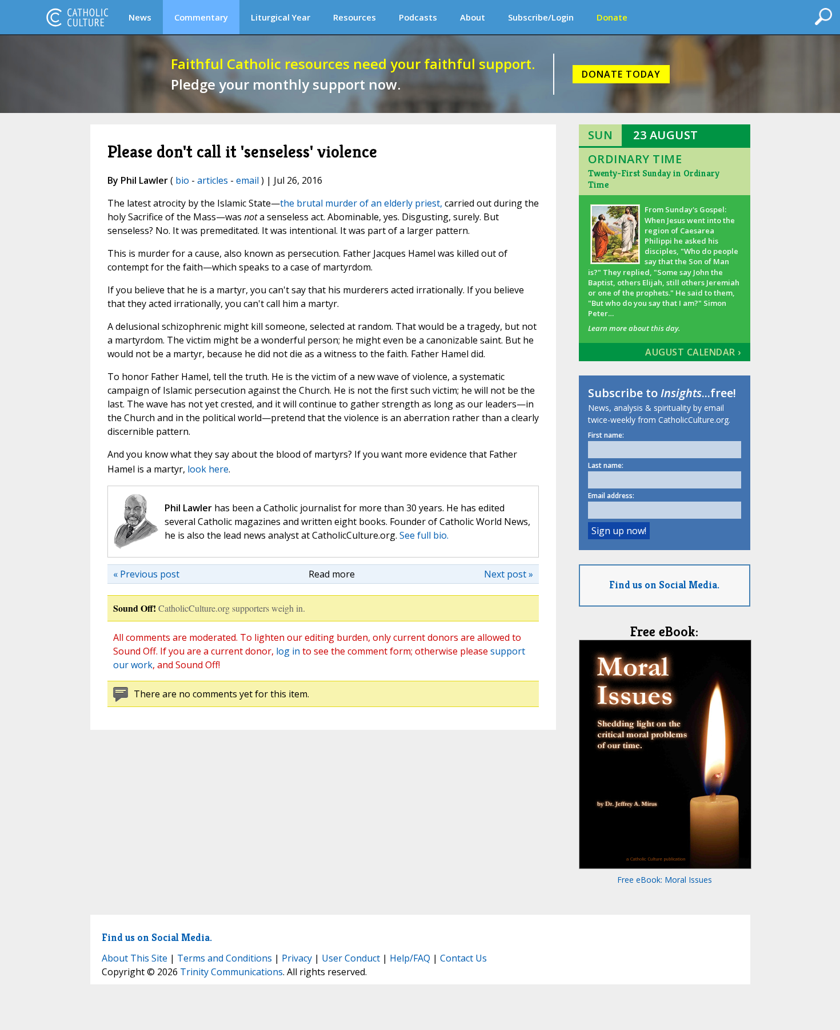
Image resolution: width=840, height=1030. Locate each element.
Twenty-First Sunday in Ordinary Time (653, 179)
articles (212, 180)
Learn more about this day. (634, 328)
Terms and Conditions (224, 958)
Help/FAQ (410, 958)
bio (182, 180)
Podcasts (418, 17)
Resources (354, 17)
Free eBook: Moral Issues (664, 879)
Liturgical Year (280, 17)
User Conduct (351, 958)
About (472, 17)
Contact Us (463, 958)
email (247, 180)
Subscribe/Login (541, 17)
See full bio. (424, 535)
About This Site (134, 958)
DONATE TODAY (621, 74)
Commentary (201, 17)
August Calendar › (693, 352)
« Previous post (146, 574)
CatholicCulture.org (77, 17)
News (140, 17)
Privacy (297, 958)
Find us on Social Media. (664, 584)
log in (288, 651)
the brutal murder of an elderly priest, (361, 203)
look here (208, 469)
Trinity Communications (231, 972)
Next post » (508, 574)
